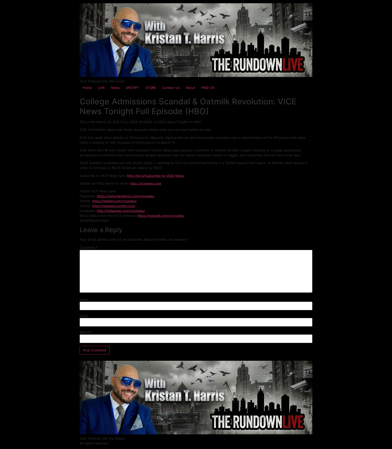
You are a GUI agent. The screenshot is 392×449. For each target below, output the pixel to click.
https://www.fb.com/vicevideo (160, 216)
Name (84, 299)
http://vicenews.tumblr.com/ (113, 206)
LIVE (101, 88)
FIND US (207, 88)
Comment (88, 247)
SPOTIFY (132, 88)
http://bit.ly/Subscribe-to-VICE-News (155, 176)
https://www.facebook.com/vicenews (125, 196)
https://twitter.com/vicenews (114, 201)
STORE (150, 88)
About (190, 88)
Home (87, 88)
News (115, 88)
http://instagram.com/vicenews (121, 211)
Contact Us (171, 88)
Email (84, 316)
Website (86, 332)
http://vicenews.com (145, 183)
